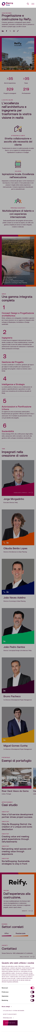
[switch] (32, 992)
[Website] (7, 4)
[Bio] (18, 478)
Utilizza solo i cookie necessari (13, 1010)
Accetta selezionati (10, 1014)
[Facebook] (7, 31)
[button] (32, 264)
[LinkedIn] (4, 641)
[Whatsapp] (14, 31)
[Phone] (4, 543)
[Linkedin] (3, 31)
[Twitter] (10, 31)
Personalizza (7, 1017)
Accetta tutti (10, 1022)
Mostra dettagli (6, 1006)
